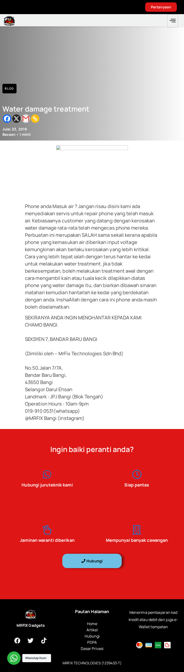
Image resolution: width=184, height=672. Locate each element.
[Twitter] (31, 640)
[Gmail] (26, 118)
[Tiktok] (44, 640)
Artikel (92, 629)
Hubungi (92, 636)
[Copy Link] (35, 118)
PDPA (92, 642)
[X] (16, 118)
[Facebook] (7, 118)
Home (92, 623)
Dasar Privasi (92, 648)
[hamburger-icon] (172, 21)
